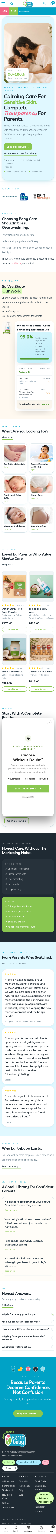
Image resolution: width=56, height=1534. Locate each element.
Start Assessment (26, 788)
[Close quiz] (49, 722)
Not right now (28, 796)
